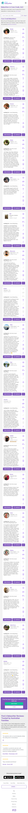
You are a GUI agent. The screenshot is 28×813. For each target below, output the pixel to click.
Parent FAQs (6, 783)
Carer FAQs (12, 783)
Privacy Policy (14, 801)
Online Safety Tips (21, 783)
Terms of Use (14, 798)
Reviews (14, 793)
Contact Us (14, 806)
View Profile (7, 61)
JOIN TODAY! (14, 703)
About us (14, 804)
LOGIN (14, 707)
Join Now (18, 11)
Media (14, 796)
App (14, 790)
